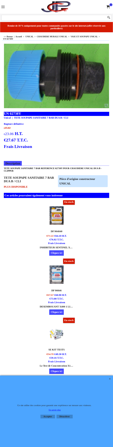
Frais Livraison (18, 146)
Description (12, 163)
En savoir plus (55, 410)
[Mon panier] (108, 7)
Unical (7, 117)
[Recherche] (108, 17)
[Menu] (3, 7)
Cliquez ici (56, 253)
